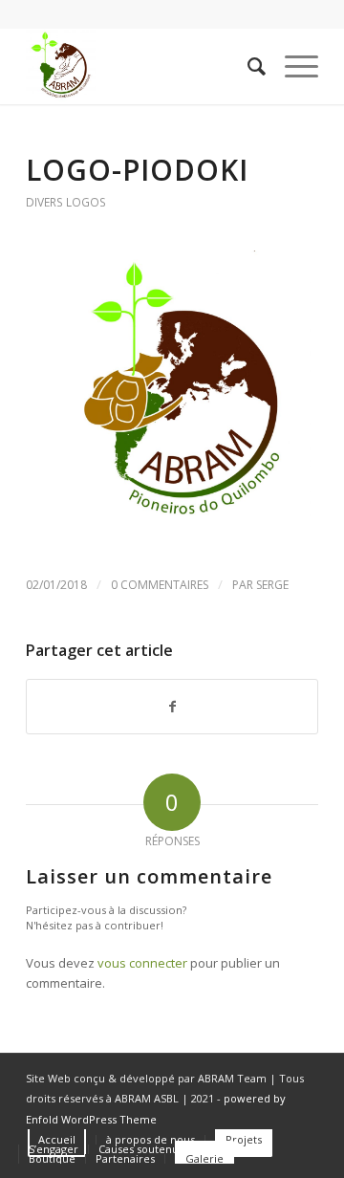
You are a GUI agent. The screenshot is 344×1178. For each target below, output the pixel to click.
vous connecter (142, 962)
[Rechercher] (247, 66)
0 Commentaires (159, 585)
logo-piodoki (137, 169)
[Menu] (292, 66)
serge (272, 585)
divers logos (66, 202)
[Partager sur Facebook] (172, 706)
